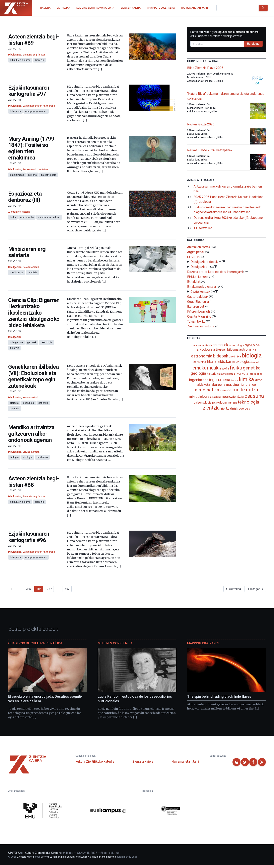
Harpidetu (253, 43)
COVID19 (193, 257)
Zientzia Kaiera (142, 761)
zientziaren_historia (49, 217)
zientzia (39, 60)
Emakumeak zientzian (35, 169)
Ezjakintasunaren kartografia (39, 105)
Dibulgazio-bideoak (204, 262)
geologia (198, 373)
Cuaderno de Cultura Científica (35, 643)
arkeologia (204, 349)
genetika (43, 403)
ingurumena (219, 379)
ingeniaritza (198, 379)
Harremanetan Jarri (185, 761)
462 (67, 588)
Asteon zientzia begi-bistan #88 (33, 481)
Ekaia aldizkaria (221, 361)
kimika (246, 379)
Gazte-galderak (197, 297)
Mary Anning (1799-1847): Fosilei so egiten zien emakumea (32, 148)
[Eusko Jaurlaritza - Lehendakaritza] (170, 811)
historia (32, 175)
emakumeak (17, 175)
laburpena (15, 111)
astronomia (201, 355)
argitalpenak (252, 345)
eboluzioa (28, 403)
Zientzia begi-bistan (34, 54)
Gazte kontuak (200, 292)
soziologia (232, 403)
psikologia (219, 402)
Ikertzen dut (195, 306)
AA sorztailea (203, 228)
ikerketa (242, 373)
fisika (13, 217)
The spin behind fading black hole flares (219, 696)
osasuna (254, 396)
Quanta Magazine (199, 316)
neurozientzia (233, 396)
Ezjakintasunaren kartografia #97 (28, 90)
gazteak (31, 342)
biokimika (235, 356)
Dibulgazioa (14, 54)
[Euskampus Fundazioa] (108, 811)
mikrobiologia (199, 397)
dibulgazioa (16, 342)
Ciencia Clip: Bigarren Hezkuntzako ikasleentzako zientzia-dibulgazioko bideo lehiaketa (34, 313)
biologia (14, 403)
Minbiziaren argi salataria (27, 252)
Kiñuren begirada (198, 311)
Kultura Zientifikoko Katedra (95, 761)
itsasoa (234, 380)
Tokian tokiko (196, 321)
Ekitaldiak (193, 282)
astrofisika (247, 349)
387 (49, 588)
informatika (255, 373)
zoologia (244, 408)
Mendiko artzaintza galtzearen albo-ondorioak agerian (31, 433)
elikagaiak (255, 362)
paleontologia (48, 175)
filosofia (224, 368)
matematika (27, 217)
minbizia (32, 272)
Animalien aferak (198, 247)
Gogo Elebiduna (198, 301)
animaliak (220, 345)
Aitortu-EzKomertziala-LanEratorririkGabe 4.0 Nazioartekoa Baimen (78, 856)
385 (28, 588)
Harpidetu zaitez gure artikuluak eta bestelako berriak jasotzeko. (224, 34)
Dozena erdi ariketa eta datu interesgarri (215, 272)
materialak (226, 390)
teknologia (46, 342)
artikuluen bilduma (20, 60)
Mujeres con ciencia (115, 643)
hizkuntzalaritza (226, 373)
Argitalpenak (195, 252)
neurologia (215, 397)
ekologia (27, 457)
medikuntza (16, 272)
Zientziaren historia (19, 211)
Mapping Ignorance (203, 643)
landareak (42, 457)
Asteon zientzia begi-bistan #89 (33, 39)
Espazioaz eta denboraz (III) (25, 196)
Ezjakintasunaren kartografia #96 (28, 536)
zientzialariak (229, 408)
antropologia (236, 345)
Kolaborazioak (31, 267)
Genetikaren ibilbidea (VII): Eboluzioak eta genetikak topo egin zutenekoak (33, 376)
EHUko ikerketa (31, 451)
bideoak (220, 355)
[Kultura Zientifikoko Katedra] (44, 811)
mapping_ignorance (36, 111)
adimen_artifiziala (202, 345)
